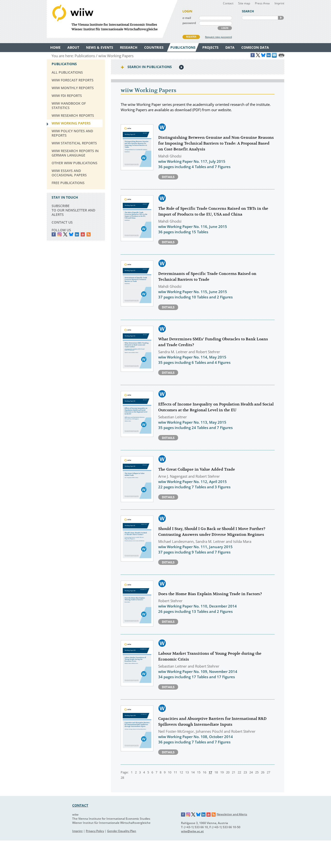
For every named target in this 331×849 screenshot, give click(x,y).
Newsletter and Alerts (232, 814)
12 (181, 772)
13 (187, 772)
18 (216, 772)
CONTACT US (62, 222)
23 (245, 772)
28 (122, 777)
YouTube (83, 234)
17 (210, 772)
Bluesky (71, 234)
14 (193, 772)
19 (222, 772)
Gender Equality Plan (121, 831)
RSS (89, 234)
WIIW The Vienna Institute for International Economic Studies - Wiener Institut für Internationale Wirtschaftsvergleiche (112, 19)
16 (204, 772)
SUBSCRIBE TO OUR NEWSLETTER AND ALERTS (73, 210)
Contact (228, 3)
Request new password (218, 37)
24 (251, 772)
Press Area (262, 3)
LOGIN (224, 28)
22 (239, 772)
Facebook (54, 234)
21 (233, 772)
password (189, 23)
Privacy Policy (95, 831)
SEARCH (281, 18)
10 (169, 772)
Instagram (188, 814)
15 (198, 772)
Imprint (279, 3)
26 (262, 772)
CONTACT (80, 805)
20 (227, 772)
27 (268, 772)
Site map (244, 3)
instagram (59, 234)
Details (168, 177)
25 (257, 772)
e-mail (186, 18)
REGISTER (191, 36)
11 (175, 772)
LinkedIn (77, 234)
